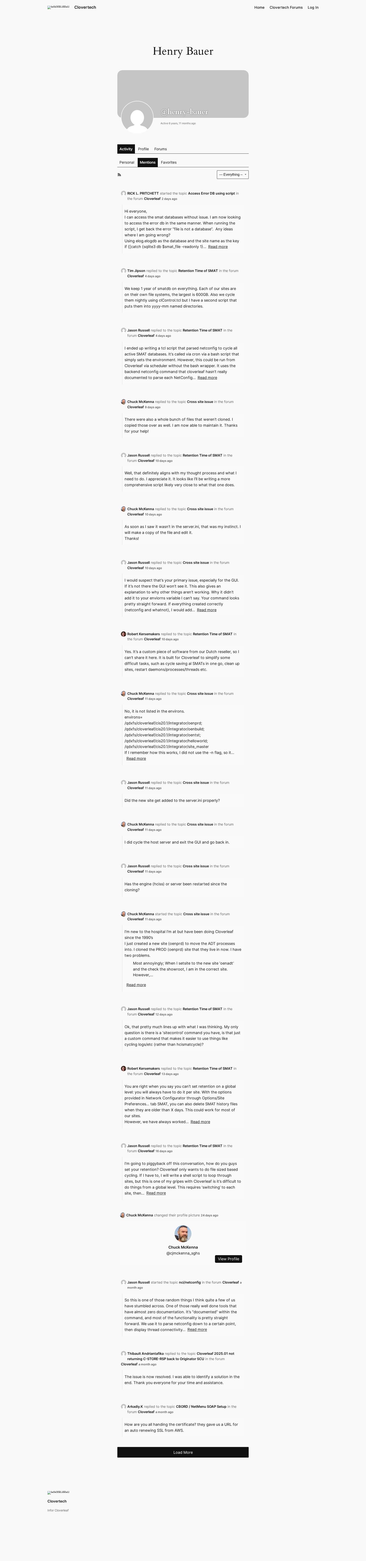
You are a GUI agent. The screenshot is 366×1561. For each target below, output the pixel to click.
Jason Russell (138, 330)
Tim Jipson (136, 271)
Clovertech (85, 7)
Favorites (169, 162)
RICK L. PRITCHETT (143, 193)
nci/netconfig (190, 1282)
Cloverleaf (152, 198)
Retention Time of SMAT (198, 271)
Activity (126, 149)
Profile (143, 149)
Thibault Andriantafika (145, 1353)
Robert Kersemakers (143, 634)
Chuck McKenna (140, 402)
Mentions (147, 162)
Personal (126, 162)
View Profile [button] (228, 1259)
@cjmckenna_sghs (183, 1253)
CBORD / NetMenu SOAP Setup (201, 1406)
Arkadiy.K (135, 1406)
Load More (183, 1452)
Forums (160, 149)
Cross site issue (200, 402)
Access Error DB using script (211, 193)
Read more (218, 246)
